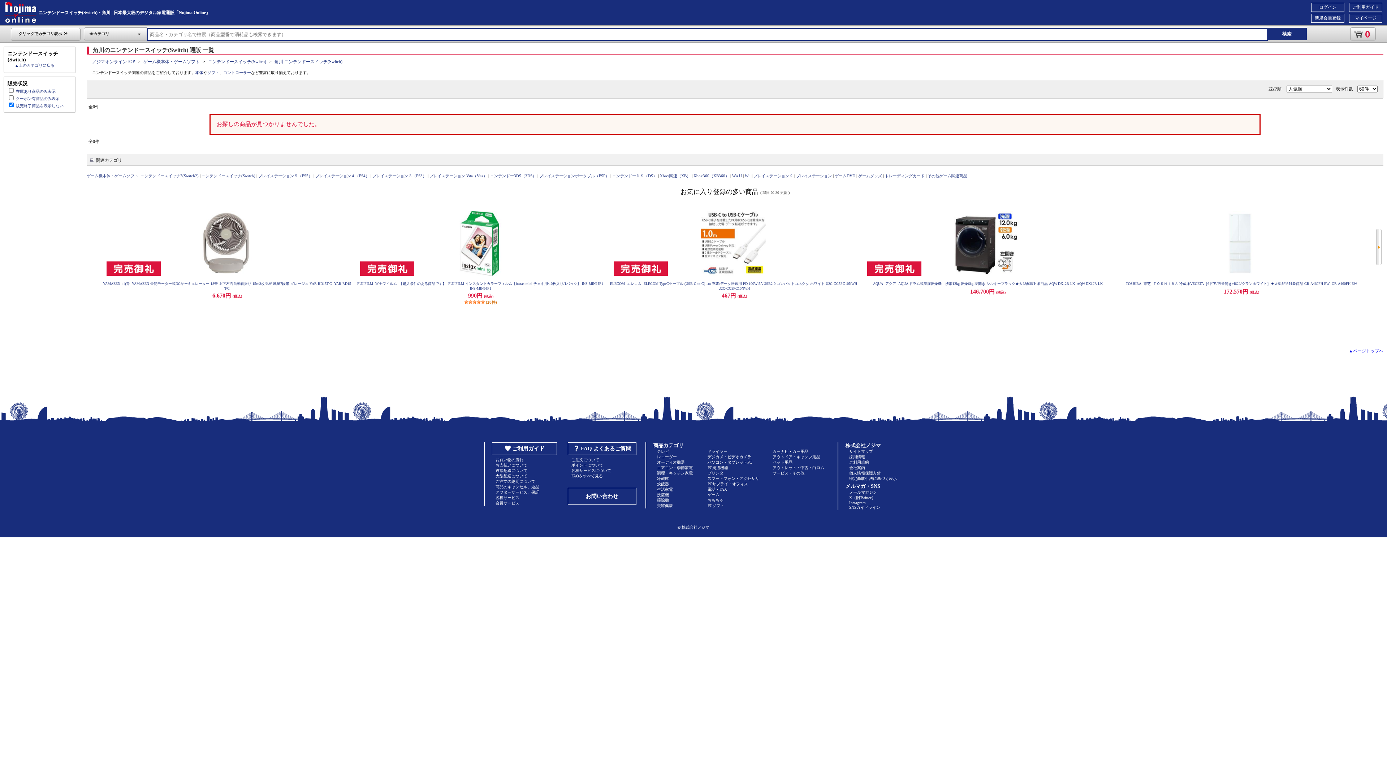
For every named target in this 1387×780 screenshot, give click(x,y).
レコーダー (667, 457)
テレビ (663, 451)
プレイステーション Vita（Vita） (458, 176)
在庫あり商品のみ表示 (36, 91)
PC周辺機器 (718, 467)
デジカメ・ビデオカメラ (729, 457)
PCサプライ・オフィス (728, 484)
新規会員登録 (1328, 18)
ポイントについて (587, 465)
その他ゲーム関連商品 (947, 176)
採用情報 (857, 457)
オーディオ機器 (671, 462)
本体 (199, 72)
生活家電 (665, 489)
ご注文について (585, 460)
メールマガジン (863, 492)
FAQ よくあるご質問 (606, 448)
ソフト (213, 72)
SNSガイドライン (864, 507)
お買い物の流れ (509, 460)
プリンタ (715, 473)
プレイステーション (814, 176)
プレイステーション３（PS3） (399, 176)
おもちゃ (715, 500)
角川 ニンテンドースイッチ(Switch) (308, 61)
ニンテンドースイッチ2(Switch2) (170, 176)
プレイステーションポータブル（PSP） (574, 176)
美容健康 (665, 505)
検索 (1287, 33)
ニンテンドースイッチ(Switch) (237, 61)
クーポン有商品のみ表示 (38, 98)
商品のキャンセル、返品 (517, 487)
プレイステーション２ (773, 176)
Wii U (737, 176)
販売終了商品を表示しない (40, 106)
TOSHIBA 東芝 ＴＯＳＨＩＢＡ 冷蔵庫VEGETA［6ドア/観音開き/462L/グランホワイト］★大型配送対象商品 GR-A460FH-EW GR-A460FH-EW (1241, 284)
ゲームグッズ (870, 176)
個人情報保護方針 (865, 473)
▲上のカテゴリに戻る (35, 65)
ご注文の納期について (515, 481)
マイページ (1366, 18)
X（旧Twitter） (862, 497)
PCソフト (716, 505)
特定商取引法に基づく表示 (873, 478)
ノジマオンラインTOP (113, 61)
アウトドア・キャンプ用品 (796, 457)
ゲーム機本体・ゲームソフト (171, 61)
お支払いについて (511, 465)
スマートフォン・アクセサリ (733, 478)
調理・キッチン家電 (675, 473)
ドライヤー (717, 451)
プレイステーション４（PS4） (342, 176)
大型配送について (511, 476)
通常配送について (511, 470)
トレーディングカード (905, 176)
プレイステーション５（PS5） (285, 176)
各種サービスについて (591, 470)
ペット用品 (782, 462)
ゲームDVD (845, 176)
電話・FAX (717, 489)
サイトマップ (861, 451)
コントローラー (237, 72)
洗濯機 (663, 495)
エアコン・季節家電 (675, 467)
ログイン (1327, 7)
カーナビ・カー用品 (790, 451)
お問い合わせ (602, 496)
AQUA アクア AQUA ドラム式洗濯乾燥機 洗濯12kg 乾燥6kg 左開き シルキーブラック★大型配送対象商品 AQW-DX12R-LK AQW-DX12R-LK (988, 284)
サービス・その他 (788, 473)
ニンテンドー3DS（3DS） (513, 176)
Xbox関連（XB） (675, 176)
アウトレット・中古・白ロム (798, 467)
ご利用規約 (859, 462)
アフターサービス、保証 (517, 492)
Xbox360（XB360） (711, 176)
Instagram (857, 502)
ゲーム (714, 495)
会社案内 (857, 467)
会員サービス (507, 503)
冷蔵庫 (663, 478)
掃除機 (663, 500)
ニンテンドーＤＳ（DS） (634, 176)
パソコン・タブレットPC (730, 462)
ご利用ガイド (1366, 7)
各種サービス (507, 497)
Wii (748, 176)
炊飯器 (663, 484)
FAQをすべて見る (587, 476)
